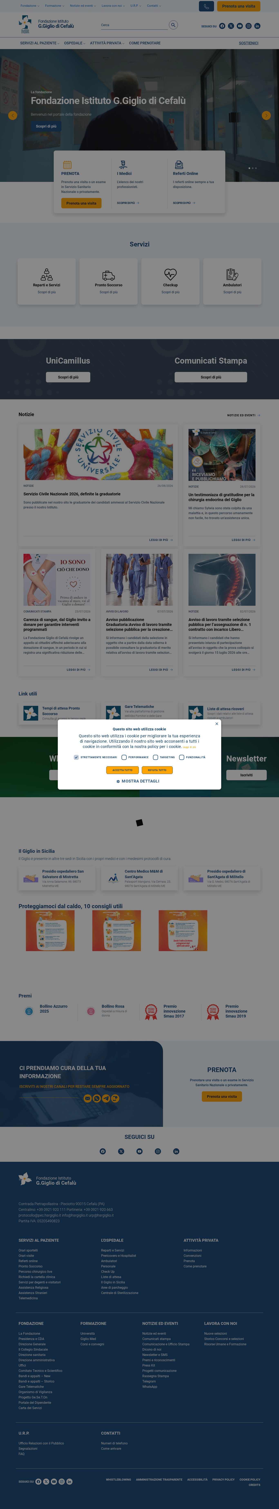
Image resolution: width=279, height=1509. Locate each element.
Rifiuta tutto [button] (157, 770)
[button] (139, 781)
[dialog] (139, 755)
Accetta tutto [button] (122, 770)
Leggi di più (189, 747)
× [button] (216, 723)
